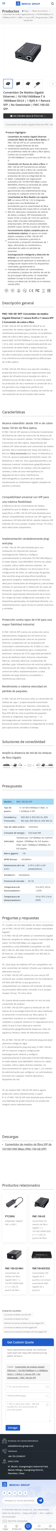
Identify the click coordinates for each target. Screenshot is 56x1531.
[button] (3, 84)
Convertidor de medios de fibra (16, 1319)
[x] (25, 1493)
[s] (15, 1493)
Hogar (26, 11)
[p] (20, 1493)
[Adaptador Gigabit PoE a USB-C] (14, 1202)
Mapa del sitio (30, 1513)
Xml (41, 1513)
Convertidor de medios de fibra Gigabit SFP (20, 1327)
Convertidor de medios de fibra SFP (17, 1315)
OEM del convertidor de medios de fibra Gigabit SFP (24, 1323)
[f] (4, 1493)
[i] (9, 1493)
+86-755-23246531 (16, 1456)
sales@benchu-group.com (20, 1446)
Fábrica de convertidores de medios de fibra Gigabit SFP (25, 1332)
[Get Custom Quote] (28, 1526)
